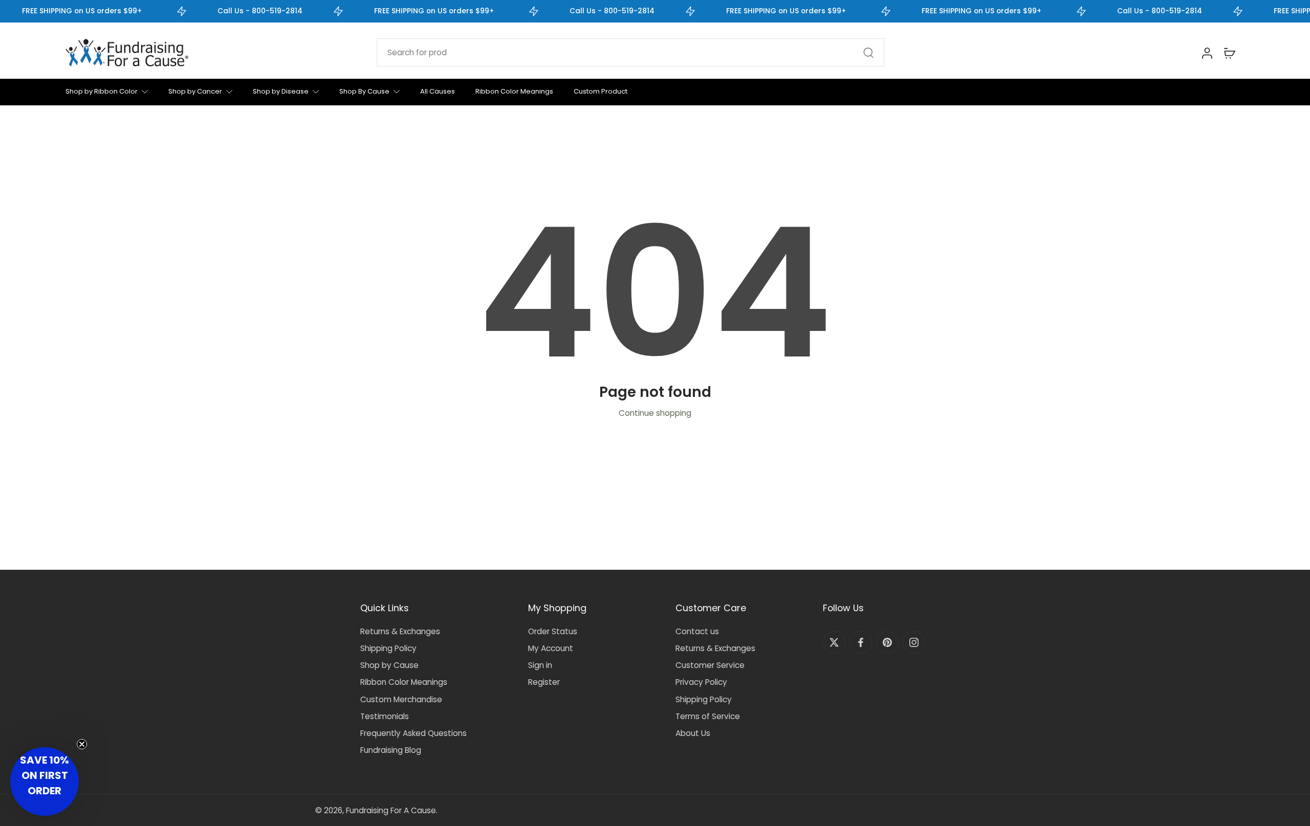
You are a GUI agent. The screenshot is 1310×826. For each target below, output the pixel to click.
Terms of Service (707, 716)
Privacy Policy (701, 682)
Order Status (552, 631)
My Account (550, 648)
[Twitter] (834, 642)
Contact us (697, 631)
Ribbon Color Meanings (403, 682)
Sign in (540, 665)
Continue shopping (655, 413)
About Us (692, 733)
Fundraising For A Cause (391, 810)
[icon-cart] (1229, 52)
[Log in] (1206, 52)
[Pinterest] (887, 642)
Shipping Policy (388, 648)
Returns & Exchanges (400, 631)
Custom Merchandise (401, 699)
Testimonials (384, 716)
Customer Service (710, 665)
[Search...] (868, 53)
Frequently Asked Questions (413, 733)
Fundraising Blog (390, 750)
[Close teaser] (82, 744)
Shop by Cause (389, 665)
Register (544, 682)
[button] (44, 781)
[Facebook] (860, 642)
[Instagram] (914, 642)
